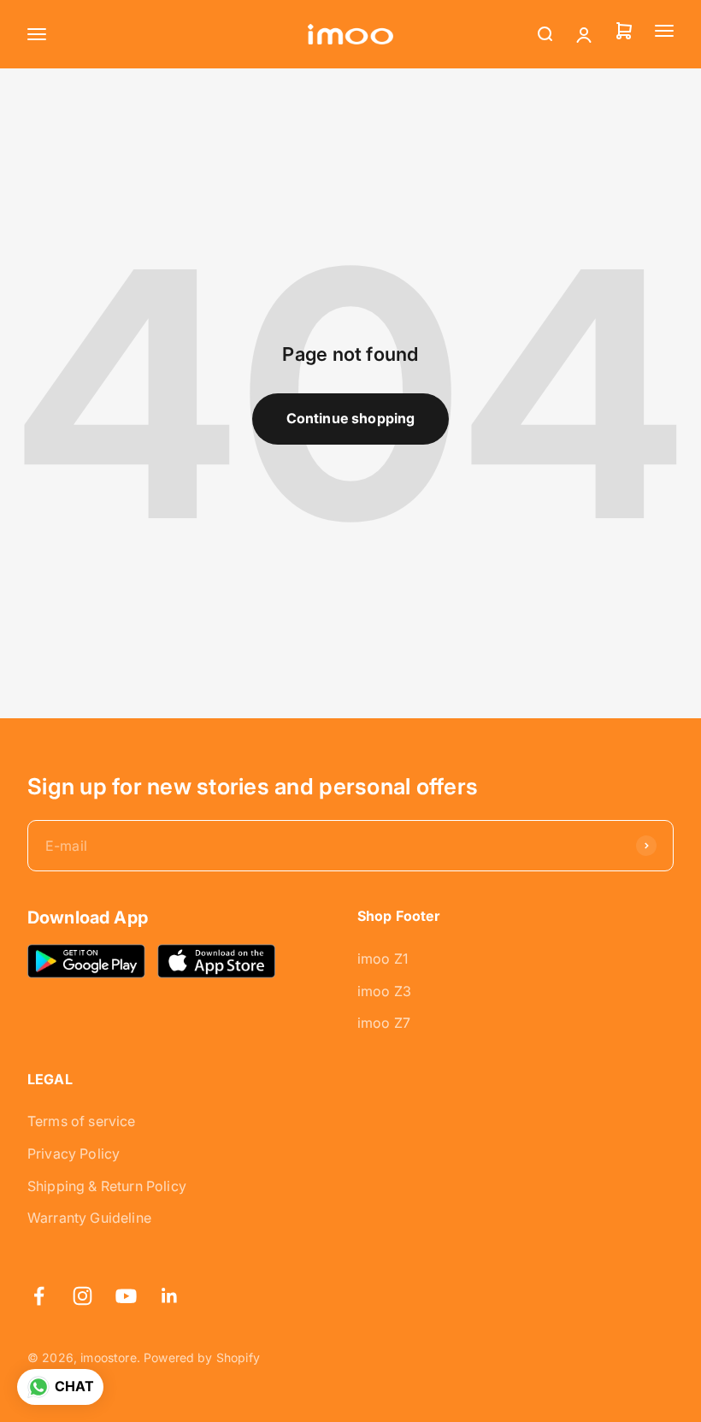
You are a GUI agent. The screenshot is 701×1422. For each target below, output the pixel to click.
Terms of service (81, 1121)
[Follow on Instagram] (82, 1295)
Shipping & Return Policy (106, 1186)
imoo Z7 (383, 1022)
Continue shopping (350, 418)
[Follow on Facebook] (38, 1295)
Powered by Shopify (202, 1357)
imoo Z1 (382, 958)
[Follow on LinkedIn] (169, 1295)
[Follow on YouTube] (126, 1295)
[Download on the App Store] (216, 960)
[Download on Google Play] (86, 960)
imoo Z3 (384, 991)
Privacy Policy (73, 1153)
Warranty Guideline (89, 1217)
